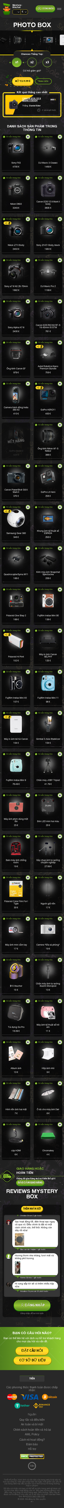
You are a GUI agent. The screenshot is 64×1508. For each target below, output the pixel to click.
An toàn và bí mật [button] (32, 1424)
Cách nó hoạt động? (32, 1440)
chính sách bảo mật (36, 1496)
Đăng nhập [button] (48, 8)
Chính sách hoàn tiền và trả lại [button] (32, 1430)
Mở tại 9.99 (22, 81)
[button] (16, 153)
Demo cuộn (43, 81)
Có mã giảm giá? (32, 71)
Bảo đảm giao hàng (30, 1182)
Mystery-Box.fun (17, 6)
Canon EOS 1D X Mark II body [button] (31, 100)
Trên (32, 1378)
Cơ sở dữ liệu (32, 1360)
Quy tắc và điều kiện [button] (32, 1420)
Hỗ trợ (32, 1449)
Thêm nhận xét (32, 1208)
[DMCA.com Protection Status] (32, 1458)
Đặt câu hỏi (32, 1351)
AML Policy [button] (32, 1434)
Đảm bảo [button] (32, 1444)
